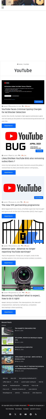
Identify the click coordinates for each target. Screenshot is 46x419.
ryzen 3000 (33, 389)
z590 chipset (37, 393)
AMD (5, 378)
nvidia (26, 385)
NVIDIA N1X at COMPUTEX (24, 347)
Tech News (18, 409)
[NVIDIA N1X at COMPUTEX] (7, 350)
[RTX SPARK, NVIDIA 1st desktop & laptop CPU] (7, 341)
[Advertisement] (23, 36)
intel (41, 382)
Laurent (5, 106)
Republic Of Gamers (19, 389)
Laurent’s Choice (35, 409)
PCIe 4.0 (35, 385)
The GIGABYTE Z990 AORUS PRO (25, 328)
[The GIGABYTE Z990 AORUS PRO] (7, 331)
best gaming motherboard (27, 378)
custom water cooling (28, 382)
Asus (13, 378)
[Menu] (3, 7)
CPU (16, 382)
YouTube (26, 393)
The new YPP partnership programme (20, 205)
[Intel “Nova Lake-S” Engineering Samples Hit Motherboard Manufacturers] (7, 369)
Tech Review (10, 409)
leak (5, 385)
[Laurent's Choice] (23, 2)
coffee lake (7, 382)
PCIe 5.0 (6, 389)
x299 (17, 393)
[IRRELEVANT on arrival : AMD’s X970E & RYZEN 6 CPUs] (7, 360)
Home (20, 64)
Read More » (8, 126)
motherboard (15, 385)
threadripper (7, 393)
